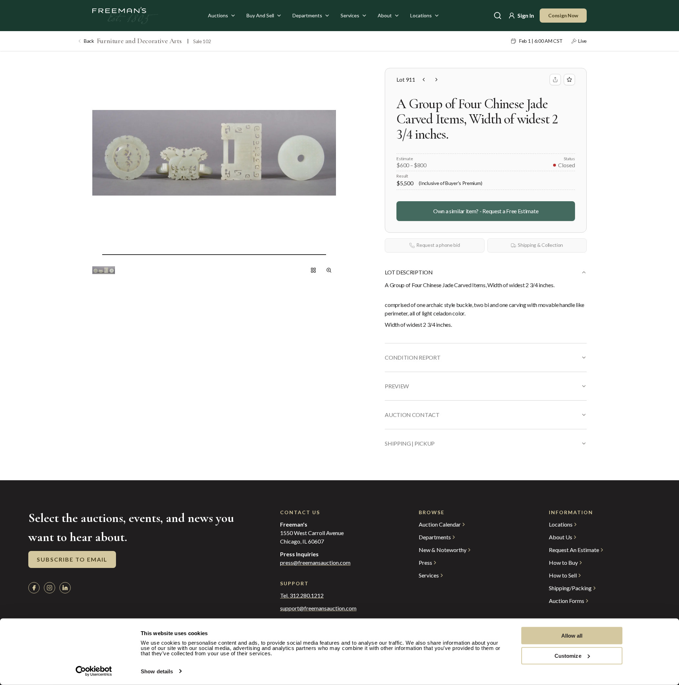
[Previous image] (96, 254)
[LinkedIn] (65, 587)
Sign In (525, 15)
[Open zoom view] (329, 270)
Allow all (572, 636)
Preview (397, 386)
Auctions (218, 15)
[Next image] (331, 254)
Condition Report (412, 357)
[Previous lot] (423, 79)
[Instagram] (49, 587)
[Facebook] (34, 587)
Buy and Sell (260, 15)
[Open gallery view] (313, 270)
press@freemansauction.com (315, 562)
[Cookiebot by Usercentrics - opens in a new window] (94, 671)
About (385, 15)
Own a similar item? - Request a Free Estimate (485, 211)
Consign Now (563, 15)
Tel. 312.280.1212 (302, 595)
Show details (157, 671)
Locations (421, 15)
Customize (568, 655)
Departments (307, 15)
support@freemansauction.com (318, 608)
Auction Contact (412, 414)
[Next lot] (436, 79)
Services (350, 15)
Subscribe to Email (72, 559)
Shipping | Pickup (410, 443)
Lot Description (409, 272)
